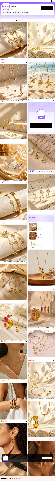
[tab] (5, 20)
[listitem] (41, 117)
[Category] (3, 1)
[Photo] (11, 9)
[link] (6, 6)
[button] (1, 1)
